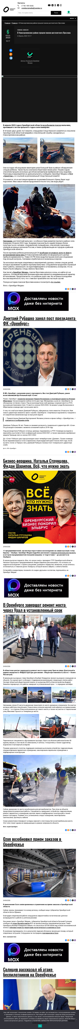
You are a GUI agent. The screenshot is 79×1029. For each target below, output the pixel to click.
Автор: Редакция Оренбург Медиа (30, 62)
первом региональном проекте (63, 553)
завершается (25, 670)
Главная (7, 23)
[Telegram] (11, 58)
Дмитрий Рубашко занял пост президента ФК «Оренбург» (39, 320)
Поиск (56, 13)
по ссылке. (56, 282)
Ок (40, 1026)
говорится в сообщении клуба (17, 420)
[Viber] (75, 289)
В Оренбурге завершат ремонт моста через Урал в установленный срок (35, 607)
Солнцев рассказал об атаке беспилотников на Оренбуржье (29, 972)
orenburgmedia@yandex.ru (31, 8)
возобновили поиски (52, 125)
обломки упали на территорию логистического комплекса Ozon (35, 928)
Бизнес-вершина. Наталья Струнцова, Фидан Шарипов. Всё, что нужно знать (36, 463)
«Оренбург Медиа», (20, 272)
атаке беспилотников (21, 923)
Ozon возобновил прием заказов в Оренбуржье (32, 841)
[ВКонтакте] (11, 50)
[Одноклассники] (11, 54)
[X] (73, 289)
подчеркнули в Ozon (50, 933)
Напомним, (8, 241)
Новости (25, 30)
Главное (14, 23)
